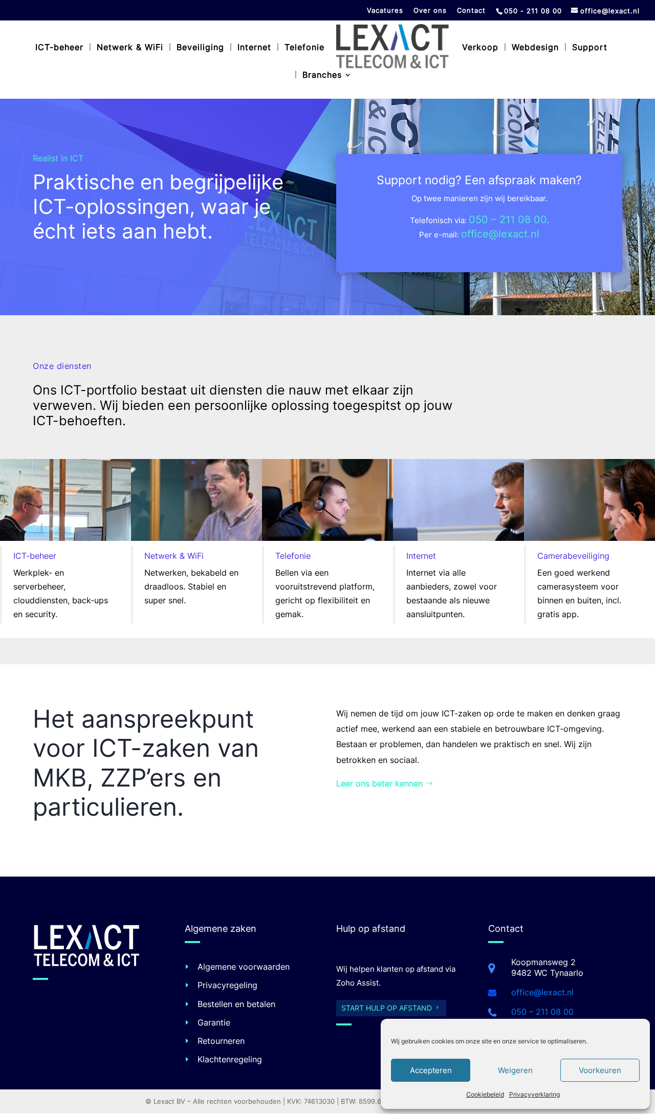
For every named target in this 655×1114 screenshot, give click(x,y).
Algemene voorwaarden (244, 967)
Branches (322, 75)
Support (589, 47)
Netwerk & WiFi (130, 47)
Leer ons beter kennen (379, 783)
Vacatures (385, 10)
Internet (254, 47)
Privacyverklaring (534, 1094)
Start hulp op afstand (386, 1007)
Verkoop (480, 47)
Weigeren (515, 1070)
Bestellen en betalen (236, 1004)
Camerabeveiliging (573, 556)
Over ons (430, 10)
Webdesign (535, 47)
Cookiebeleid (485, 1094)
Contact (471, 10)
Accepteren (431, 1070)
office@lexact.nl (500, 234)
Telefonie (304, 47)
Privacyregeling (227, 985)
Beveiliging (200, 47)
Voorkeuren (600, 1070)
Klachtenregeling (230, 1059)
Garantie (214, 1022)
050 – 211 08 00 (508, 219)
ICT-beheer (59, 47)
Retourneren (221, 1041)
